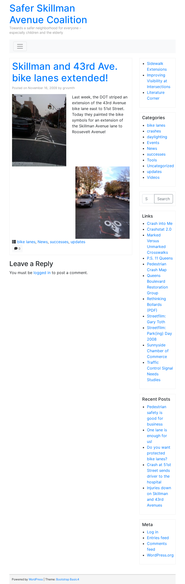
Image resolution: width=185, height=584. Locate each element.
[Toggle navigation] (20, 46)
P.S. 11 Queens (160, 258)
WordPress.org (160, 555)
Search (163, 198)
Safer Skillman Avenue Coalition (48, 14)
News (43, 241)
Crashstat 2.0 (159, 229)
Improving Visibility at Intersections (158, 81)
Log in (152, 531)
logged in (42, 272)
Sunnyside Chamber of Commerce (158, 351)
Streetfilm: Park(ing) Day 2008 (159, 333)
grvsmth (69, 88)
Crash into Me (159, 223)
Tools (152, 160)
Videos (153, 177)
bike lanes (26, 241)
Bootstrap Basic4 (67, 579)
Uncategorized (160, 165)
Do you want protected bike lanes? (158, 453)
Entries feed (158, 537)
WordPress (36, 579)
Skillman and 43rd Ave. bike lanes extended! (65, 72)
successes (59, 241)
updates (78, 241)
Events (153, 142)
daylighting (157, 136)
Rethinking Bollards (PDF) (156, 304)
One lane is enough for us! (157, 435)
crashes (154, 131)
